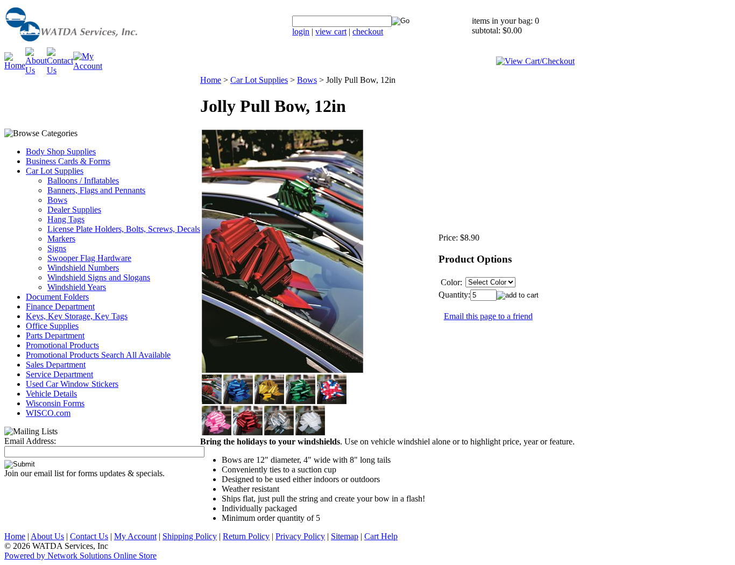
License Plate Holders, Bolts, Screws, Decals (123, 229)
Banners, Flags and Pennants (96, 190)
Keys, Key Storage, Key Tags (77, 316)
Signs (56, 248)
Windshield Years (76, 287)
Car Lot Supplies (54, 170)
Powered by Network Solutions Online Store (80, 555)
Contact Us (89, 536)
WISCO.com (48, 413)
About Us (47, 536)
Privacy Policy (300, 536)
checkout (367, 31)
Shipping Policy (189, 536)
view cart (331, 31)
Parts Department (55, 335)
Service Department (59, 374)
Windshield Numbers (83, 267)
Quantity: (454, 294)
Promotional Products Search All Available (98, 354)
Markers (61, 238)
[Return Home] (98, 44)
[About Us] (36, 70)
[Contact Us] (60, 70)
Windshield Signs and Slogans (98, 277)
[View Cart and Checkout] (535, 61)
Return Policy (246, 536)
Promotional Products (62, 345)
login (300, 31)
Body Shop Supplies (61, 151)
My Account (135, 536)
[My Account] (87, 65)
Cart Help (381, 536)
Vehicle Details (51, 393)
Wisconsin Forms (55, 403)
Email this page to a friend (488, 316)
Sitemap (344, 536)
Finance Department (60, 306)
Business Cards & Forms (68, 161)
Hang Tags (65, 219)
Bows (57, 199)
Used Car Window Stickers (72, 384)
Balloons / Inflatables (83, 180)
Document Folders (57, 296)
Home (210, 79)
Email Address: (30, 441)
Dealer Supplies (74, 209)
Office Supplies (52, 325)
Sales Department (56, 364)
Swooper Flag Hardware (89, 258)
